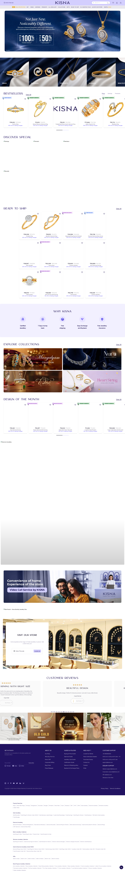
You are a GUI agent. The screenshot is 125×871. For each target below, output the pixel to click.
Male (16, 765)
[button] (61, 601)
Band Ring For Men (27, 834)
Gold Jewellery (84, 805)
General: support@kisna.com (110, 769)
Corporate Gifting (49, 762)
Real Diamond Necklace (39, 824)
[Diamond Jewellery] (62, 503)
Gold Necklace (88, 815)
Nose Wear (57, 805)
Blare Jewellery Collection (74, 866)
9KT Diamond (17, 826)
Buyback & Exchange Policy (71, 768)
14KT (75, 805)
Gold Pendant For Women (45, 841)
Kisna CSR (48, 759)
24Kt (79, 805)
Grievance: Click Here (108, 777)
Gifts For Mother (39, 858)
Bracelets (40, 805)
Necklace (67, 805)
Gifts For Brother (55, 858)
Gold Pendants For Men (46, 834)
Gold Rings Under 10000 (65, 849)
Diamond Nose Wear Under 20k (34, 851)
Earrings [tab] (110, 93)
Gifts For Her (47, 858)
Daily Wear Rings (21, 805)
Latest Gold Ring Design (59, 815)
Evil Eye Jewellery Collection (35, 868)
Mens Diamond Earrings (75, 824)
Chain (62, 805)
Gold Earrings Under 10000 (52, 849)
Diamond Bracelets (51, 824)
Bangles (46, 805)
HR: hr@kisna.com (107, 774)
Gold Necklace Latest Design (46, 815)
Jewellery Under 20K (76, 849)
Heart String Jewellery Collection (46, 866)
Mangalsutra (34, 805)
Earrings (28, 805)
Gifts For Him (24, 858)
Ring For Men (36, 834)
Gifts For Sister (16, 858)
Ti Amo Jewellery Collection (64, 868)
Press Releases (49, 768)
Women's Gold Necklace (86, 841)
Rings (14, 805)
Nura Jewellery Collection (32, 866)
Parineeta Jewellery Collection (20, 868)
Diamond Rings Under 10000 (19, 849)
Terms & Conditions (115, 788)
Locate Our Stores (88, 753)
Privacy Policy (104, 788)
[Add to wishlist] (25, 99)
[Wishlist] (113, 2)
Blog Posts (48, 765)
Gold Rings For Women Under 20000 (29, 815)
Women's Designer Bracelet (72, 841)
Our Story (47, 753)
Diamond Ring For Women (63, 824)
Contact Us (86, 762)
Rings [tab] (103, 93)
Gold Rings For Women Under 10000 (36, 849)
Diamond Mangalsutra (28, 824)
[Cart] (120, 2)
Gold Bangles (17, 817)
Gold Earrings (69, 815)
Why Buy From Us (50, 756)
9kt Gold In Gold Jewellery (99, 815)
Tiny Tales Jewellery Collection (50, 868)
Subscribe (31, 763)
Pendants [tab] (117, 93)
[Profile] (117, 2)
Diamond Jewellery (93, 805)
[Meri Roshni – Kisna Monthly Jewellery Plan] (62, 609)
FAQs (84, 768)
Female (8, 765)
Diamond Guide (68, 756)
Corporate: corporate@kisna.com (111, 771)
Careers (85, 765)
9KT (72, 805)
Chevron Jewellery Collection (95, 868)
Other (22, 765)
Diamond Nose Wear (26, 826)
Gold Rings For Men (17, 834)
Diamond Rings (101, 824)
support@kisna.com (108, 762)
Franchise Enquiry (88, 759)
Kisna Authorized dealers (90, 756)
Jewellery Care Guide (70, 759)
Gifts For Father (31, 858)
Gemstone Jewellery (103, 805)
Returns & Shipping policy (71, 765)
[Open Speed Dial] (121, 867)
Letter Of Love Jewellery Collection (103, 866)
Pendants (51, 805)
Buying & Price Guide (70, 753)
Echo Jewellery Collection (19, 866)
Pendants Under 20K (100, 849)
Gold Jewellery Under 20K (89, 849)
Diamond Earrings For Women (31, 841)
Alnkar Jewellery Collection (20, 870)
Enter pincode (9, 2)
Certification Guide (69, 762)
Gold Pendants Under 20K (20, 851)
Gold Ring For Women (79, 815)
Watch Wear (16, 807)
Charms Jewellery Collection (87, 866)
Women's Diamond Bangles (58, 841)
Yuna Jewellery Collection (61, 866)
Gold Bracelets (16, 815)
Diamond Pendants (17, 824)
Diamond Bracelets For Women (89, 824)
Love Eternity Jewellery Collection (79, 868)
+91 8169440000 (107, 753)
